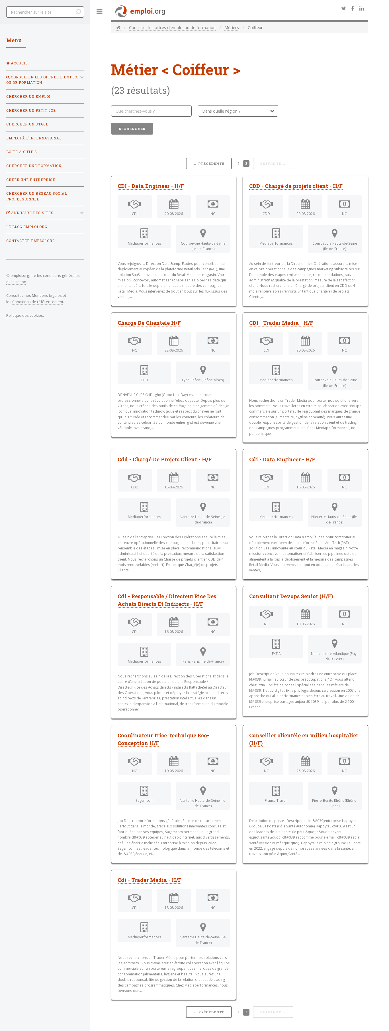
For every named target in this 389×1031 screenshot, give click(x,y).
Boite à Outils (21, 152)
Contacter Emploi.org (30, 241)
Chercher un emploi (28, 96)
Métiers (231, 27)
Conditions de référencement (37, 301)
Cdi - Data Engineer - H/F (282, 459)
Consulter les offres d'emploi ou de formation (172, 27)
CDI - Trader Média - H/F (281, 322)
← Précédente (208, 163)
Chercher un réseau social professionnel (36, 196)
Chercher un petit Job (31, 110)
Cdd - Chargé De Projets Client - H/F (165, 459)
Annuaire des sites (32, 213)
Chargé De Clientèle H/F (149, 322)
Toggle (99, 12)
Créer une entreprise (30, 180)
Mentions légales (47, 295)
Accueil (19, 63)
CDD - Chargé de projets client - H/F (296, 185)
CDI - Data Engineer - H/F (151, 185)
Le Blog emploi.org (26, 227)
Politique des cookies (24, 315)
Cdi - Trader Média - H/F (149, 879)
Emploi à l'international (34, 138)
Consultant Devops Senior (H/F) (291, 596)
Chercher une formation (34, 166)
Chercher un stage (27, 124)
